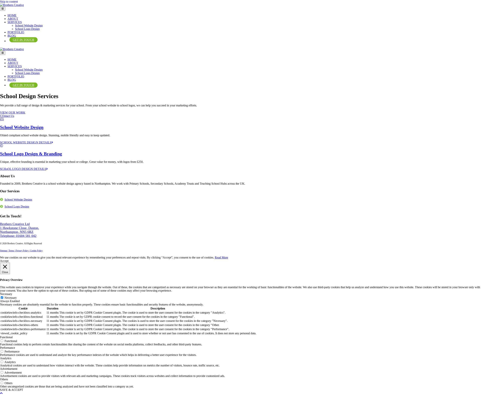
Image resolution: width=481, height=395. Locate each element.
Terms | (12, 250)
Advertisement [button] (8, 368)
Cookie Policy (36, 250)
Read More (221, 257)
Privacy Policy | (23, 250)
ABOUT (13, 18)
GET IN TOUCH (23, 39)
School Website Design (29, 25)
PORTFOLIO (16, 32)
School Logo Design (27, 28)
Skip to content (9, 1)
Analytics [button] (5, 358)
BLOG (12, 35)
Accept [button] (4, 260)
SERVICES (15, 22)
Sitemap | (4, 250)
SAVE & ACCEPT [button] (11, 389)
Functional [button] (6, 337)
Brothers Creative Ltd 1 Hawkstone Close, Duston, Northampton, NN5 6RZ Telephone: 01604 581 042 (19, 230)
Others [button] (4, 379)
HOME (12, 15)
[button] (12, 112)
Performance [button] (7, 347)
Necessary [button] (6, 294)
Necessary (11, 297)
